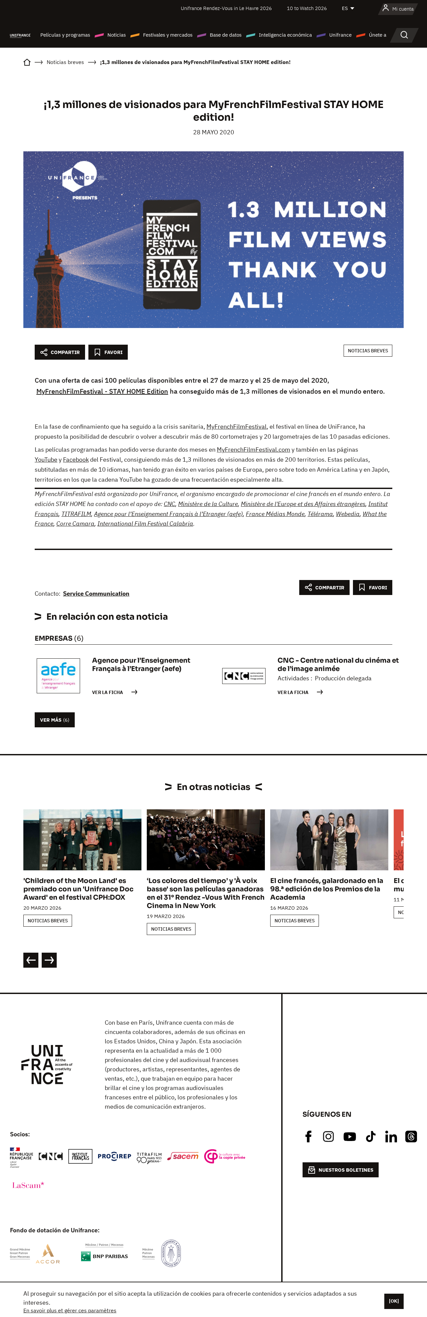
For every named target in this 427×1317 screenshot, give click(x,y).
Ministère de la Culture (208, 504)
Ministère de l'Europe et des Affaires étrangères (303, 504)
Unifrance (340, 35)
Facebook (76, 459)
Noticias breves (368, 351)
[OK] (394, 1301)
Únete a (377, 35)
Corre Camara (75, 523)
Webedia (348, 514)
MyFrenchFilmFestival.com (253, 449)
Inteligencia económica (285, 35)
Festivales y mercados (167, 35)
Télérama (320, 514)
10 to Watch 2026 (307, 8)
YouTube (46, 459)
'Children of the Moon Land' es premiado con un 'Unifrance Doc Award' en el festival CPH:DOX (78, 889)
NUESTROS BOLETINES (346, 1170)
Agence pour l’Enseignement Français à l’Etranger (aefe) (168, 514)
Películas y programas (65, 35)
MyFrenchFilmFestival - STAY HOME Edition (102, 391)
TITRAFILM (76, 514)
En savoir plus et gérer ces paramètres (69, 1310)
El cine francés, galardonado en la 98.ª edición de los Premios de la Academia (326, 889)
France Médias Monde (275, 514)
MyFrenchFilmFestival (236, 426)
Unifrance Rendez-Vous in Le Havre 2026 (226, 8)
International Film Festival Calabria (145, 523)
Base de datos (226, 35)
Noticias (116, 35)
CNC (169, 504)
